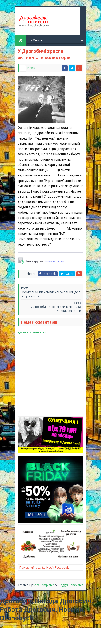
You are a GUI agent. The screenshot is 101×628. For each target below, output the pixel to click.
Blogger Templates (70, 585)
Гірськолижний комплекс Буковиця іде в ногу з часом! (51, 294)
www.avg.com (54, 261)
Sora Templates (43, 585)
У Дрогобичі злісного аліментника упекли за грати (56, 308)
